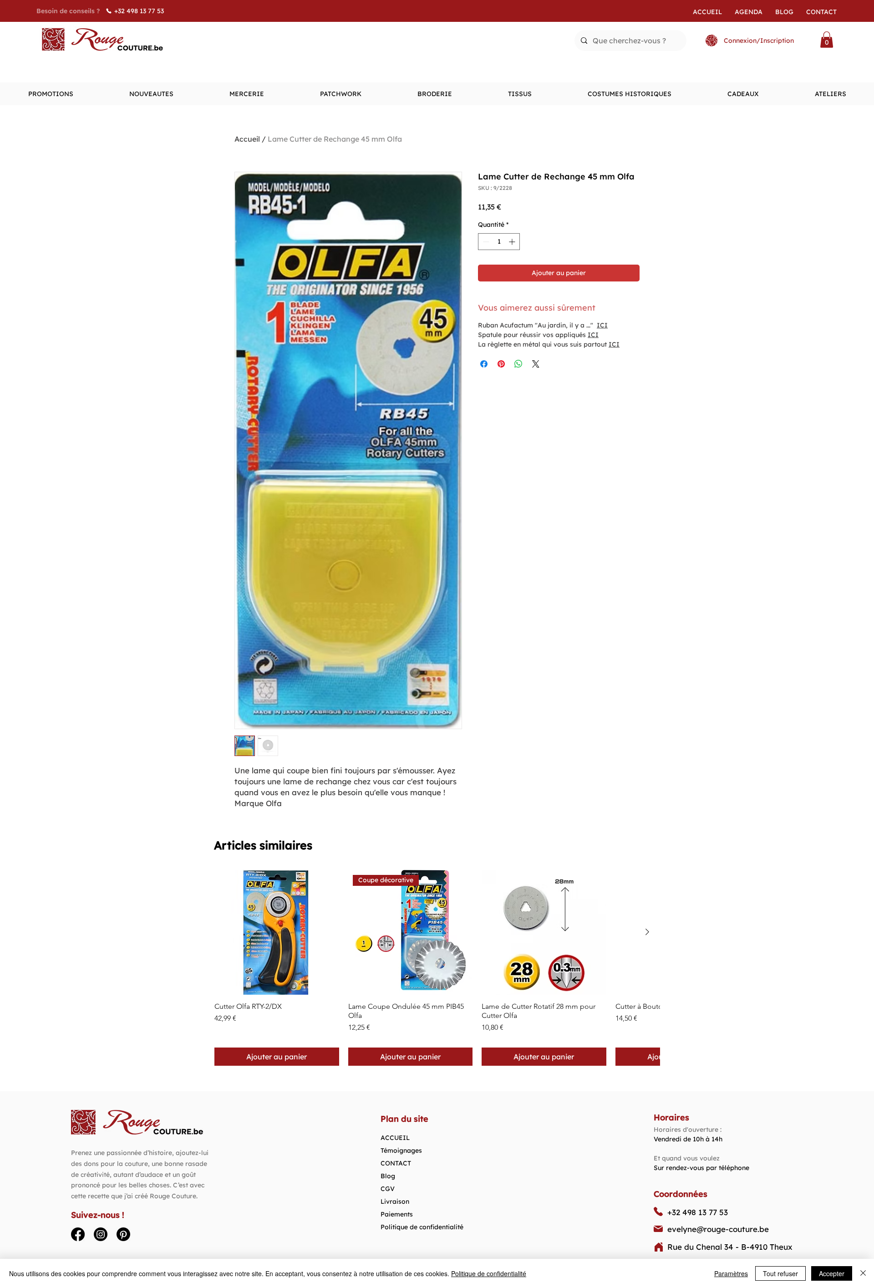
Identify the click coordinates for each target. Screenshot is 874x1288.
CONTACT (396, 1163)
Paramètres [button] (731, 1273)
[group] (437, 967)
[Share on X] (535, 363)
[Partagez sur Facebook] (483, 363)
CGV (388, 1189)
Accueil (247, 138)
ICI (602, 325)
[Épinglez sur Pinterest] (501, 363)
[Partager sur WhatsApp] (518, 363)
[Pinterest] (123, 1234)
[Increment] (512, 242)
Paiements (397, 1214)
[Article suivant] (647, 931)
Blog (388, 1176)
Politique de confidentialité (422, 1227)
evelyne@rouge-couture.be (718, 1229)
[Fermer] (863, 1273)
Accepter (831, 1273)
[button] (826, 39)
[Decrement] (485, 242)
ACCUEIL (395, 1138)
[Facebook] (78, 1234)
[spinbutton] (499, 242)
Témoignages (401, 1150)
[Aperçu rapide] (276, 932)
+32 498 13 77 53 (697, 1212)
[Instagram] (100, 1234)
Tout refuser (780, 1273)
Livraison (395, 1201)
